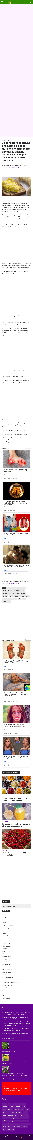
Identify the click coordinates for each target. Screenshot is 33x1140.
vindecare (24, 1126)
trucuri (4, 601)
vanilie (13, 1126)
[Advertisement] (16, 71)
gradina (25, 1112)
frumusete (18, 1112)
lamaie (16, 1115)
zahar (4, 1129)
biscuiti (4, 590)
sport (24, 599)
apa (10, 1104)
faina (4, 1112)
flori (8, 1112)
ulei (25, 1123)
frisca (12, 1112)
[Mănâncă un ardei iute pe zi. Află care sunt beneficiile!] (16, 838)
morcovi (22, 596)
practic (9, 599)
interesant (10, 1115)
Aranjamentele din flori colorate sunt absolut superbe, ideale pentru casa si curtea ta (16, 1034)
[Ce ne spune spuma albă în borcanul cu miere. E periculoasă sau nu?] (16, 811)
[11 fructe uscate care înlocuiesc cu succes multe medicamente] (16, 784)
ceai (13, 593)
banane (14, 588)
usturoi (4, 1126)
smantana (14, 1123)
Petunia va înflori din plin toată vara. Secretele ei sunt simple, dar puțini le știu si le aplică (17, 1013)
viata (18, 1126)
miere (26, 1115)
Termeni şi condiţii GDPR (17, 1138)
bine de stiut (21, 588)
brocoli (10, 590)
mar (11, 596)
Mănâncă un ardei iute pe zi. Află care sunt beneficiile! (16, 854)
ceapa (4, 1109)
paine (27, 596)
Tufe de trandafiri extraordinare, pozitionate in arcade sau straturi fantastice (16, 1029)
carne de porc (6, 593)
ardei (8, 588)
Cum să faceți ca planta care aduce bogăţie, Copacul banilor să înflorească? (16, 1018)
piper (21, 1118)
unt (29, 1123)
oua (10, 1118)
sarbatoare (21, 1121)
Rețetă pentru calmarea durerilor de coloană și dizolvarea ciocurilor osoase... (14, 1062)
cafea (22, 590)
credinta (16, 1109)
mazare (16, 596)
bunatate (18, 1106)
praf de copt (6, 1121)
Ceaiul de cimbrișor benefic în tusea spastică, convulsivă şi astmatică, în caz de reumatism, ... (14, 1074)
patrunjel (15, 1118)
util (9, 601)
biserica (23, 1104)
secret (15, 599)
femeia (23, 593)
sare (27, 1121)
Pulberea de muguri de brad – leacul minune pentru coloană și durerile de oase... (16, 1051)
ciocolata (10, 1109)
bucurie (12, 1106)
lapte (22, 1115)
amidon (5, 1104)
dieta (17, 593)
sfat (20, 599)
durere (27, 1109)
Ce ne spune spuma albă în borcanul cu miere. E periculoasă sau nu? (16, 825)
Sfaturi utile (5, 140)
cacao (23, 1106)
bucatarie (16, 590)
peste (4, 599)
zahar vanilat (11, 1129)
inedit (4, 1115)
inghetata (5, 596)
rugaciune (13, 1121)
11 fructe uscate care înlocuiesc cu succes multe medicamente (14, 799)
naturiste (5, 1118)
